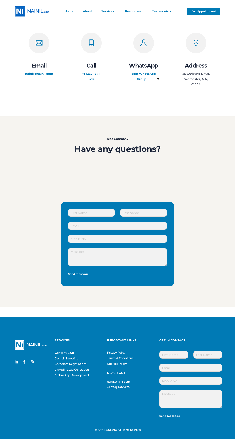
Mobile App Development (72, 375)
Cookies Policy (117, 363)
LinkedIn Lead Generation (72, 369)
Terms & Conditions (120, 358)
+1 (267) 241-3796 (91, 76)
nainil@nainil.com (39, 73)
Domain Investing (66, 358)
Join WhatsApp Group (144, 76)
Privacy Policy (116, 352)
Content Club (64, 352)
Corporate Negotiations (71, 364)
